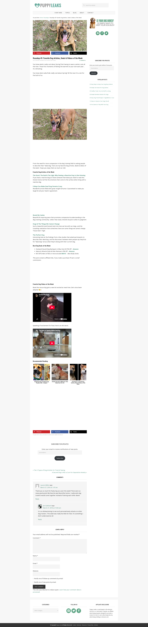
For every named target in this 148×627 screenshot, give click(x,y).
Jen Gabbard (47, 506)
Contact (74, 625)
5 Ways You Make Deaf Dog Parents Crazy (47, 186)
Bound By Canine (39, 215)
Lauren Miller (44, 485)
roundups (45, 434)
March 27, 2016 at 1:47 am (49, 487)
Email (35, 563)
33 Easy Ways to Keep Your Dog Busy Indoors (101, 84)
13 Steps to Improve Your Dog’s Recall (99, 101)
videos (49, 434)
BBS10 (63, 254)
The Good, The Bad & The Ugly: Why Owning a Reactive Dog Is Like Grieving (59, 175)
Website (35, 571)
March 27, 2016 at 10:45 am (52, 508)
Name (35, 556)
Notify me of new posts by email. (45, 582)
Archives (96, 625)
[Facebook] (102, 33)
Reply (37, 499)
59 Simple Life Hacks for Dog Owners (99, 87)
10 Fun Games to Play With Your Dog (99, 104)
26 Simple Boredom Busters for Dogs (99, 94)
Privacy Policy (90, 625)
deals (41, 434)
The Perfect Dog (38, 235)
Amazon (75, 249)
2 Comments (82, 60)
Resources (84, 625)
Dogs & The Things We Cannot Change (46, 224)
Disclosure (79, 625)
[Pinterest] (98, 33)
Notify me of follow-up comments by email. (48, 578)
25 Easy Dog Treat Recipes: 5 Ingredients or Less (102, 97)
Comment (37, 538)
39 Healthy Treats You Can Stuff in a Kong (100, 91)
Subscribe (60, 458)
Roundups (60, 434)
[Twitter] (106, 33)
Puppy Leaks (48, 5)
